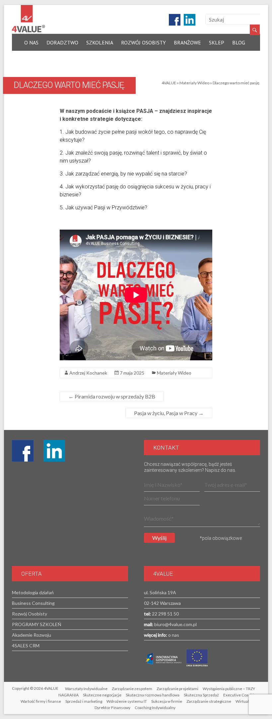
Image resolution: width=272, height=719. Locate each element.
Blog (238, 42)
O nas (31, 42)
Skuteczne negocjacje (102, 694)
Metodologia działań (33, 592)
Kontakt (35, 57)
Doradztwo (62, 42)
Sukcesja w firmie (166, 701)
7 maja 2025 (132, 373)
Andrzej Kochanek (88, 373)
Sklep (216, 42)
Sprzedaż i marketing (83, 701)
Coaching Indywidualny (155, 707)
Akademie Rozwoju (31, 635)
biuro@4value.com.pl (175, 624)
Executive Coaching (240, 694)
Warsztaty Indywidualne (86, 688)
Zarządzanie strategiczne (208, 701)
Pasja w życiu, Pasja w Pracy (169, 413)
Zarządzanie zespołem (132, 688)
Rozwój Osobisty (143, 42)
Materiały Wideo (194, 82)
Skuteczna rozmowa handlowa (152, 694)
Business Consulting (33, 603)
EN (58, 57)
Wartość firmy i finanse (41, 701)
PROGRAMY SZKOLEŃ (36, 624)
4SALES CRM (25, 645)
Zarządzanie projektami (177, 688)
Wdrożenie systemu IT (126, 701)
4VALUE (169, 82)
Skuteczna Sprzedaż (201, 694)
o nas (173, 635)
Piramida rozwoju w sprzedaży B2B (111, 396)
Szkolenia (99, 42)
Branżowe (187, 42)
